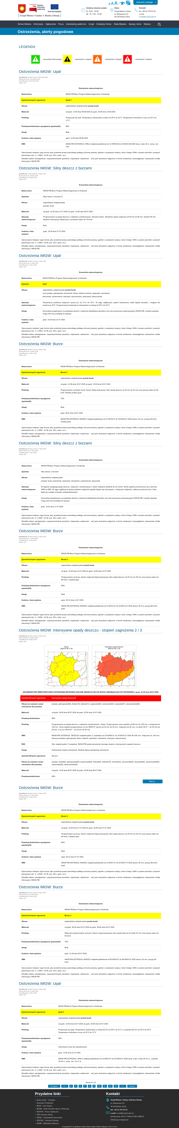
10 (99, 1086)
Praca (61, 24)
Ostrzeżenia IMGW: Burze (41, 344)
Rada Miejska (120, 24)
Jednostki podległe (144, 2)
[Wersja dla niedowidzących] (122, 4)
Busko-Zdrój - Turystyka (46, 1100)
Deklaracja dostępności (119, 1120)
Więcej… (152, 781)
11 (105, 1086)
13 (116, 1086)
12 (110, 1086)
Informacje (38, 24)
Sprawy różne (135, 24)
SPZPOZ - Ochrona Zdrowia (48, 1120)
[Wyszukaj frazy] (159, 26)
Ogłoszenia (51, 24)
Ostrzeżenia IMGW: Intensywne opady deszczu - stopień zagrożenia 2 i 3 (80, 630)
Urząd (91, 24)
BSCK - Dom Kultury (44, 1106)
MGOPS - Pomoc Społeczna (48, 1112)
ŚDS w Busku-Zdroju (45, 1115)
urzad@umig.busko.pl (147, 17)
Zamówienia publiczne (76, 24)
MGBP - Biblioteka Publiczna (48, 1123)
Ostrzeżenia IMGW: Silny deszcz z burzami (55, 168)
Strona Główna (24, 24)
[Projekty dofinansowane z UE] (54, 12)
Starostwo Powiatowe (45, 1103)
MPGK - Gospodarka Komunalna (49, 1117)
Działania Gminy (103, 24)
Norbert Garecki (112, 1126)
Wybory (147, 24)
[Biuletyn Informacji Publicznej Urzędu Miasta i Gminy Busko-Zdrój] (37, 12)
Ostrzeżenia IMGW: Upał (40, 71)
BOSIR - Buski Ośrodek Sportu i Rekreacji (53, 1109)
